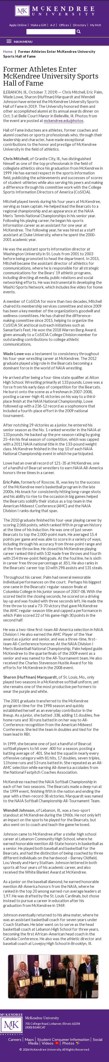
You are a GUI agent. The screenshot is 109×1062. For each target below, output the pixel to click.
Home (8, 51)
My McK (95, 25)
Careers (14, 1039)
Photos (68, 1043)
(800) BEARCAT (35, 1027)
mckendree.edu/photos (63, 120)
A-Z (52, 25)
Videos (47, 1043)
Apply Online (18, 25)
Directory (79, 25)
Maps (29, 1039)
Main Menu (23, 42)
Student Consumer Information (63, 1039)
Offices (64, 25)
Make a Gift (38, 25)
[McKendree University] (61, 13)
